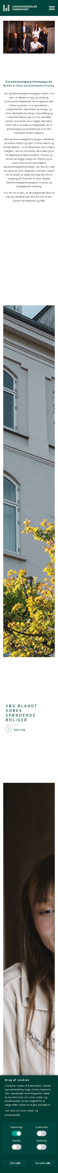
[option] (29, 37)
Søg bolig (19, 729)
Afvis (15, 1163)
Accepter (42, 1163)
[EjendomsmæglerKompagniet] (20, 8)
